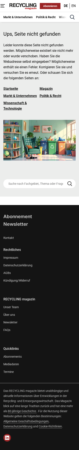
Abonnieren (50, 6)
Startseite (10, 89)
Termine (8, 371)
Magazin (46, 89)
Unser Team (11, 307)
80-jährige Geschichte (22, 411)
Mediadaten (11, 364)
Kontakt (8, 237)
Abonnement (17, 216)
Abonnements (12, 356)
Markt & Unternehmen (20, 96)
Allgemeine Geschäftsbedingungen (26, 421)
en (73, 6)
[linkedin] (7, 438)
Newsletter (15, 224)
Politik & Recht (50, 96)
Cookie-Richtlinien (50, 426)
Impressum (10, 257)
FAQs (6, 330)
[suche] (72, 17)
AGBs (7, 273)
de (66, 6)
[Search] (70, 183)
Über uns (9, 314)
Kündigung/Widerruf (16, 280)
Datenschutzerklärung (17, 265)
